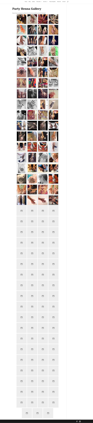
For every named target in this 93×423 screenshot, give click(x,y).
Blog (29, 1)
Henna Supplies (52, 1)
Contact (63, 1)
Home (26, 1)
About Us (59, 1)
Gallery (33, 1)
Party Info (38, 1)
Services (45, 1)
